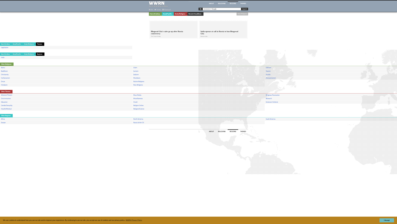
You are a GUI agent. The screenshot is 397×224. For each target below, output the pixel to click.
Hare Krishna (155, 14)
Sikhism (268, 67)
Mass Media (137, 95)
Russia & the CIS (138, 122)
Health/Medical (6, 109)
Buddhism (4, 71)
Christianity (5, 74)
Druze (3, 81)
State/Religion (180, 14)
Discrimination (6, 98)
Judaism (136, 74)
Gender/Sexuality (6, 105)
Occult (135, 102)
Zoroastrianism (271, 78)
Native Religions (138, 81)
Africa (3, 119)
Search (244, 9)
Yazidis (268, 74)
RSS (151, 10)
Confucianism (5, 78)
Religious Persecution (273, 95)
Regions (233, 3)
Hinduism (4, 85)
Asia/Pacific (167, 14)
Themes (243, 3)
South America (270, 119)
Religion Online (138, 105)
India (2, 57)
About (211, 3)
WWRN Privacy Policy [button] (134, 220)
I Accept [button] (387, 220)
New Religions (242, 14)
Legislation (4, 47)
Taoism (268, 71)
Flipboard (167, 10)
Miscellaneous (138, 98)
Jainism (135, 71)
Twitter (158, 10)
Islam (135, 67)
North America (138, 119)
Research (269, 98)
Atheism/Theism (6, 95)
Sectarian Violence (272, 102)
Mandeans (136, 78)
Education (4, 102)
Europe (3, 122)
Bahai (3, 67)
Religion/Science (138, 109)
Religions (222, 3)
